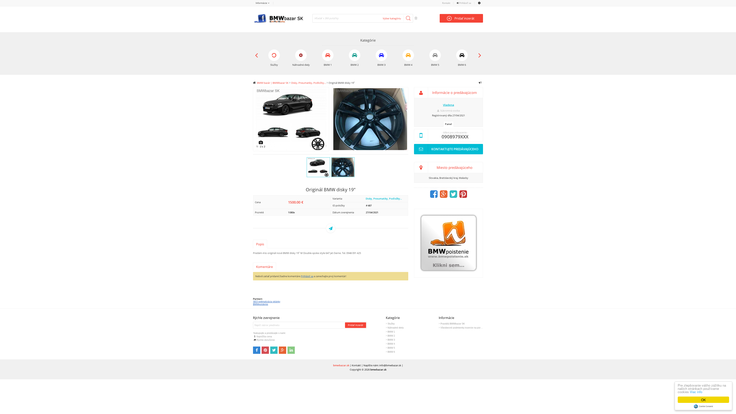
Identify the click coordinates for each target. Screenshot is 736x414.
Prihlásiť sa (465, 3)
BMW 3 (391, 339)
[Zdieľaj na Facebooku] (434, 194)
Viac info (696, 391)
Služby (391, 323)
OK (703, 399)
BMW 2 (391, 335)
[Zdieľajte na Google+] (282, 350)
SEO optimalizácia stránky (266, 301)
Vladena (448, 105)
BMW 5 (391, 348)
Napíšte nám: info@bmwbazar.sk (382, 365)
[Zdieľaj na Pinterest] (463, 194)
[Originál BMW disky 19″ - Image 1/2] (291, 119)
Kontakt (446, 3)
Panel (448, 124)
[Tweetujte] (274, 350)
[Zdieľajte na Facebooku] (256, 350)
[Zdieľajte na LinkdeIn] (291, 350)
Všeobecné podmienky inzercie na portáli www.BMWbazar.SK (461, 327)
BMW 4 (391, 344)
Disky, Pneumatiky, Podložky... (384, 198)
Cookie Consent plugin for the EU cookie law (703, 406)
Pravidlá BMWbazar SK (452, 323)
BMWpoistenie (260, 304)
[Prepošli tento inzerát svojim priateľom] (330, 228)
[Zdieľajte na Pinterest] (265, 350)
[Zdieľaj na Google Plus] (444, 194)
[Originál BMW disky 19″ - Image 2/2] (370, 119)
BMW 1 (391, 331)
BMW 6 (391, 352)
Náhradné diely (396, 327)
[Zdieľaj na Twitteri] (453, 194)
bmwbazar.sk (341, 365)
